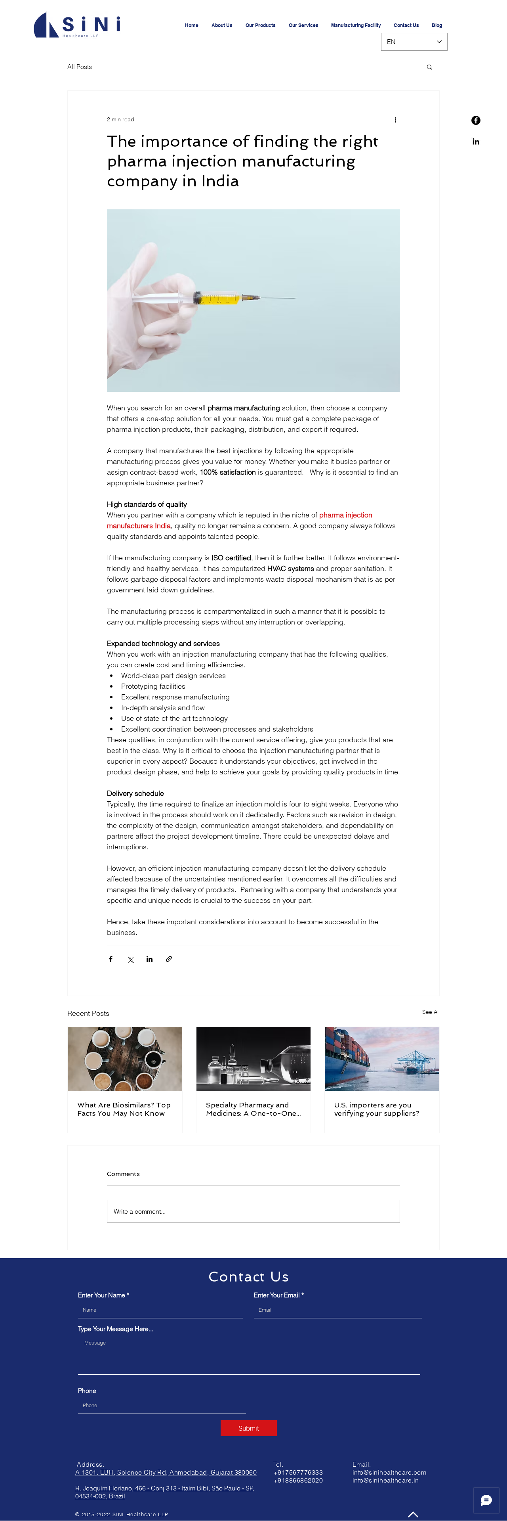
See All (431, 1011)
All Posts (79, 67)
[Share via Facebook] (110, 959)
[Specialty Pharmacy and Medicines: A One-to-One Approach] (253, 1059)
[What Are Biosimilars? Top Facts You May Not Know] (125, 1059)
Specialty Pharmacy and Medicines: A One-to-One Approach (251, 1109)
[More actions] (395, 119)
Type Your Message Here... (115, 1329)
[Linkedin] (475, 141)
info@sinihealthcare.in (386, 1480)
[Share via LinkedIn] (149, 959)
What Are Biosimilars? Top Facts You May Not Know (124, 1109)
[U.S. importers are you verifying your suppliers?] (382, 1059)
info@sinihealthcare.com (389, 1472)
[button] (429, 66)
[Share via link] (169, 959)
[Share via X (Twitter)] (130, 959)
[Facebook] (475, 120)
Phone (87, 1390)
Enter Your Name (101, 1295)
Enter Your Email (277, 1295)
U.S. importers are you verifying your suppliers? (376, 1109)
